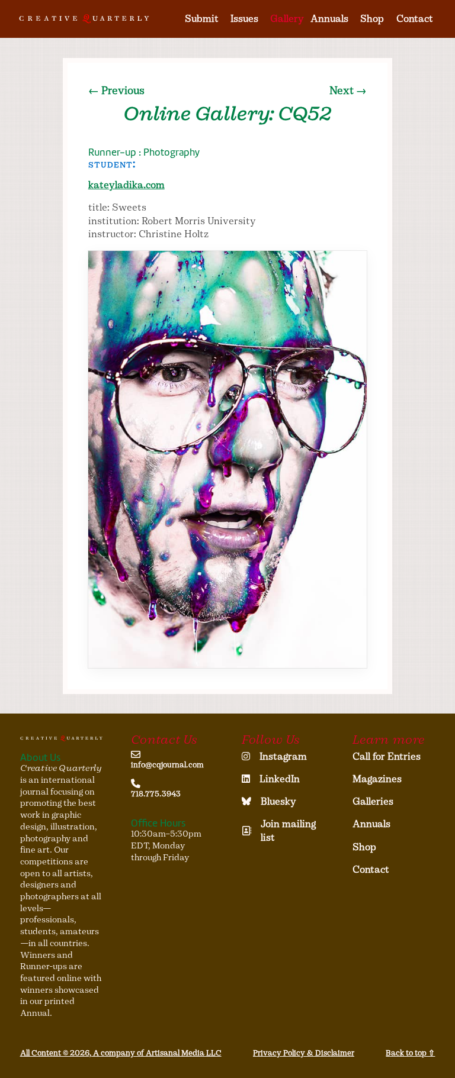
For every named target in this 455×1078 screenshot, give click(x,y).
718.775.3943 (156, 793)
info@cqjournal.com (167, 764)
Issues (244, 18)
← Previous (116, 90)
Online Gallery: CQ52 (227, 113)
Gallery (287, 18)
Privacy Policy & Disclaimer (303, 1052)
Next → (348, 90)
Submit (202, 18)
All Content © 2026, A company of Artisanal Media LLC (121, 1052)
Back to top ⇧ (410, 1052)
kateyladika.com (126, 185)
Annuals (329, 18)
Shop (372, 18)
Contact (414, 18)
